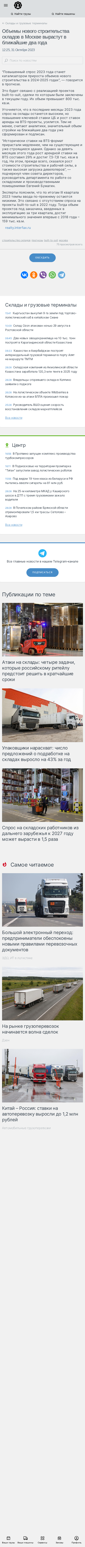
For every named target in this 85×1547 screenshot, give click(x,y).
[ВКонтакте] (24, 274)
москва (63, 240)
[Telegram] (61, 274)
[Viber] (43, 274)
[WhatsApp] (52, 274)
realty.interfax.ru (18, 228)
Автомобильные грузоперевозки (26, 1128)
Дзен (5, 1040)
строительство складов (16, 240)
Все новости (13, 417)
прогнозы (37, 240)
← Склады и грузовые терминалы (24, 23)
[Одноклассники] (33, 274)
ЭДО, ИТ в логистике (17, 958)
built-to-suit (51, 240)
